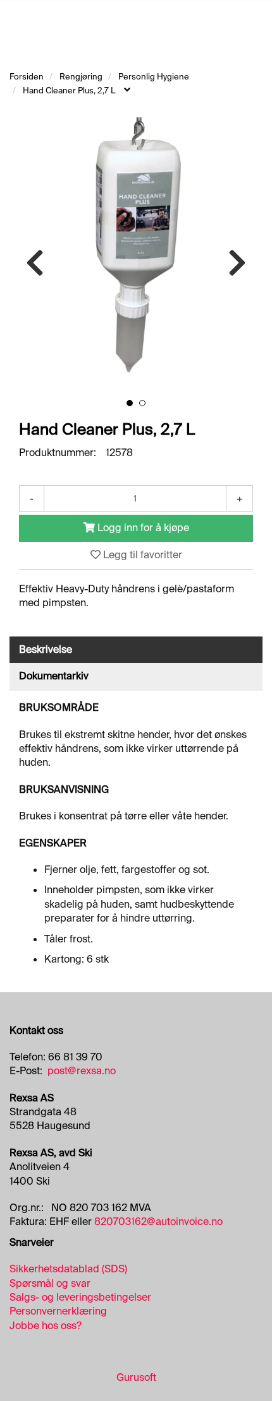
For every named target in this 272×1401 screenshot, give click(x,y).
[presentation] (34, 263)
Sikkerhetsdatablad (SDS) (68, 1268)
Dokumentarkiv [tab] (54, 676)
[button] (130, 403)
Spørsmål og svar (49, 1283)
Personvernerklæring (58, 1311)
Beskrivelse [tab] (45, 649)
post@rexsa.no (81, 1070)
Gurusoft (136, 1377)
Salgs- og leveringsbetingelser (80, 1297)
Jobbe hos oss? (45, 1325)
